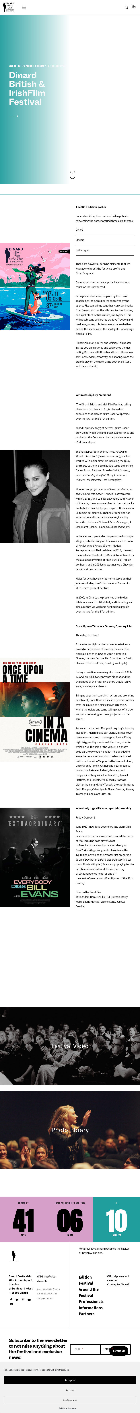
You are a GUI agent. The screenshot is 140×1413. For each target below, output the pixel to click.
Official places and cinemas (118, 1278)
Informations (91, 1307)
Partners (86, 1313)
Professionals (91, 1301)
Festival (86, 1283)
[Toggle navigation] (24, 7)
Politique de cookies (68, 1408)
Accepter (70, 1380)
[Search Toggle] (126, 7)
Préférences (70, 1400)
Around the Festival (89, 1292)
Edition (85, 1277)
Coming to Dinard (118, 1284)
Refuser (70, 1390)
